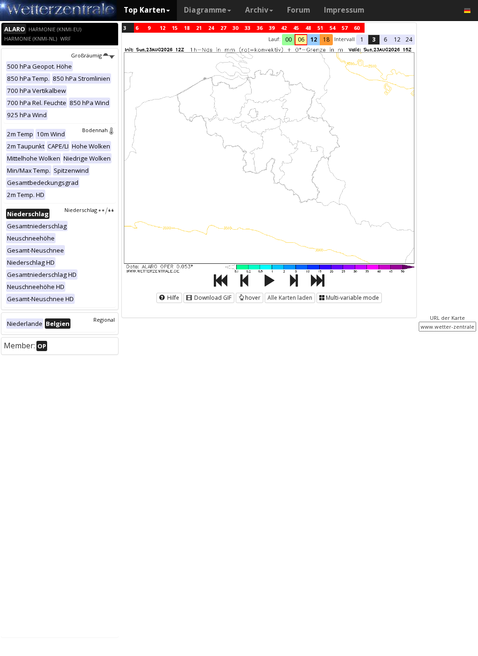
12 (162, 27)
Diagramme (205, 10)
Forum (298, 10)
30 (235, 27)
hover (252, 298)
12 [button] (313, 39)
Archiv (256, 10)
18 (187, 27)
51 (320, 27)
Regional (104, 319)
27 (223, 27)
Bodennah (95, 130)
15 (174, 27)
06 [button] (301, 39)
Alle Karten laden (289, 298)
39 (271, 27)
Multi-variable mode (352, 298)
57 (344, 27)
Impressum (344, 10)
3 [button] (373, 39)
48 (308, 27)
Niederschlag (80, 209)
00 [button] (288, 39)
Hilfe (172, 298)
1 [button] (362, 39)
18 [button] (326, 39)
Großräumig (86, 55)
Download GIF (212, 298)
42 (284, 27)
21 (199, 27)
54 (332, 27)
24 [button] (409, 39)
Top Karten (144, 10)
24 (211, 27)
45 (296, 27)
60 (356, 27)
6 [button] (385, 39)
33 (247, 27)
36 (259, 27)
